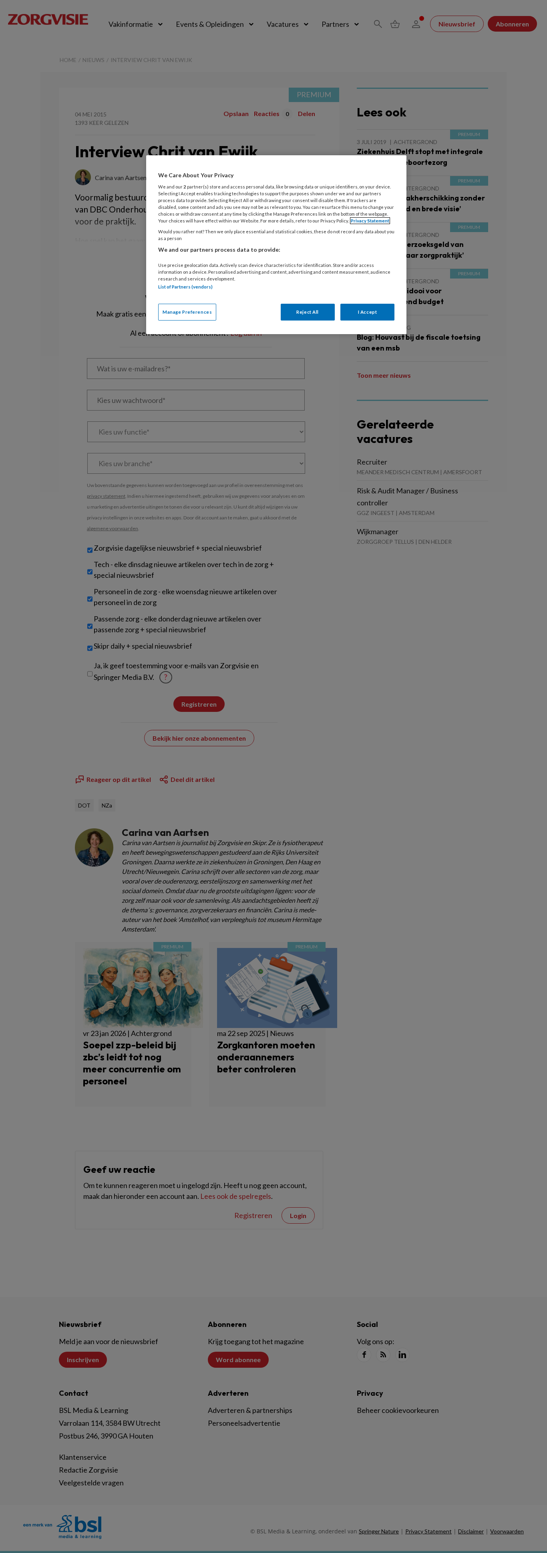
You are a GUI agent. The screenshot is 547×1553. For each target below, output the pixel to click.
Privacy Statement (370, 220)
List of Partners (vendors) (185, 286)
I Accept (367, 312)
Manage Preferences (187, 312)
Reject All (307, 312)
